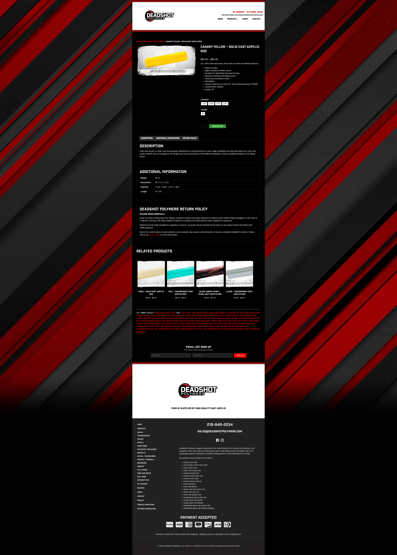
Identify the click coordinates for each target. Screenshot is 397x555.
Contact (256, 19)
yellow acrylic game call (210, 323)
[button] (238, 19)
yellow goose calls (210, 326)
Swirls (140, 442)
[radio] (204, 103)
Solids (140, 432)
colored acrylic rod (217, 315)
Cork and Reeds (144, 473)
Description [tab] (147, 138)
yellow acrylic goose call (233, 323)
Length (204, 110)
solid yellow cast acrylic (154, 323)
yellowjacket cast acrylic (169, 329)
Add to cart (217, 126)
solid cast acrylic (240, 321)
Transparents (143, 436)
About (245, 19)
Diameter (205, 100)
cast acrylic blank (200, 313)
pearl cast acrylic (202, 321)
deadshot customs (151, 318)
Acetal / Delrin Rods (146, 456)
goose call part (172, 321)
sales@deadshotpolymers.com (249, 15)
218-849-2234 (228, 15)
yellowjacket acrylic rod (146, 329)
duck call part (205, 318)
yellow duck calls (193, 326)
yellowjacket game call (238, 329)
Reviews (141, 488)
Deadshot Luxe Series (146, 449)
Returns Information (146, 509)
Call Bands (142, 470)
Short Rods (142, 446)
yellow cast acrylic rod (153, 326)
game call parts (148, 321)
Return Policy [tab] (190, 138)
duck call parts (218, 318)
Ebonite (140, 466)
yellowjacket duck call (217, 329)
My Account (238, 12)
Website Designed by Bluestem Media (224, 546)
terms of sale (154, 235)
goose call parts (187, 321)
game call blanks (242, 318)
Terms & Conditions (145, 505)
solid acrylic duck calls (221, 321)
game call (230, 318)
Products (232, 19)
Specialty (141, 453)
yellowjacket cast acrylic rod (193, 329)
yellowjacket (225, 326)
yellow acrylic (172, 323)
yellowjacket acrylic (240, 326)
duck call (194, 318)
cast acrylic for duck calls (237, 313)
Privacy (140, 500)
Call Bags (141, 477)
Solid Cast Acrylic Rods (153, 41)
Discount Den (143, 480)
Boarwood (141, 463)
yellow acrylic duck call (189, 323)
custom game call (234, 315)
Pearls (140, 439)
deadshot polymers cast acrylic (175, 318)
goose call (160, 321)
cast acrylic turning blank (196, 315)
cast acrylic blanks (217, 313)
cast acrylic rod (177, 315)
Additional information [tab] (167, 138)
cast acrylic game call (160, 315)
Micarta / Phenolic (145, 460)
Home (220, 19)
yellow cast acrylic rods (174, 326)
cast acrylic (186, 313)
